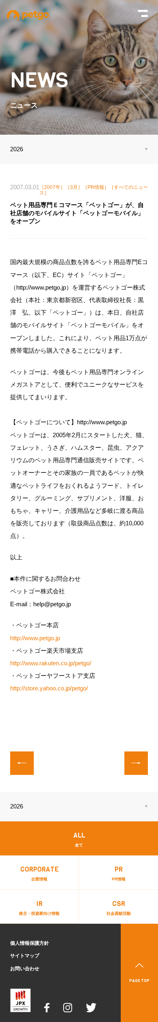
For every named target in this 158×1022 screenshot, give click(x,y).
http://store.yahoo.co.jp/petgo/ (49, 688)
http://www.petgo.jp (35, 638)
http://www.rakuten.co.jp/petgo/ (50, 663)
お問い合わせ (24, 968)
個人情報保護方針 (29, 943)
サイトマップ (24, 956)
